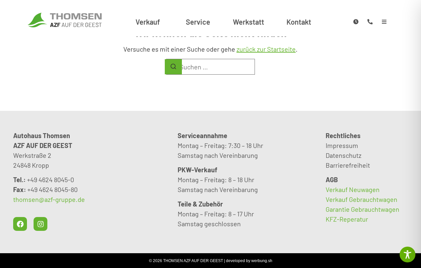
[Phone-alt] (370, 21)
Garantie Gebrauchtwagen (362, 209)
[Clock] (355, 21)
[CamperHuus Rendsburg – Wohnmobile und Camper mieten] (65, 20)
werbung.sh (261, 260)
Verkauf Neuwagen (353, 189)
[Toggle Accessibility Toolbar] (407, 254)
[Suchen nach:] (210, 67)
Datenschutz (343, 155)
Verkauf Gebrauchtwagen (361, 199)
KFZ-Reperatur (347, 219)
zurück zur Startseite (266, 49)
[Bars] (384, 21)
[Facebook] (20, 224)
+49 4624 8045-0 (50, 179)
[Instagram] (40, 224)
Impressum (342, 145)
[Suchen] (173, 66)
